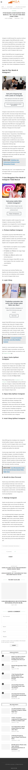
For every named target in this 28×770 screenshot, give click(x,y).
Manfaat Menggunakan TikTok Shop (18, 666)
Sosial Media (9, 6)
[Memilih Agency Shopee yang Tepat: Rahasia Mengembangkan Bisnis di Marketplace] (5, 747)
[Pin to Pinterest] (20, 551)
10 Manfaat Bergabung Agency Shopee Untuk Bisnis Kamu (18, 737)
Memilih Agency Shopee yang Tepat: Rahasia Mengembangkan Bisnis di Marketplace (18, 747)
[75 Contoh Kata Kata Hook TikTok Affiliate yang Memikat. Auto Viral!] (5, 696)
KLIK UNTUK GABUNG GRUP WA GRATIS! (14, 105)
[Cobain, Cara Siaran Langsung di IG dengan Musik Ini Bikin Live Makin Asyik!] (5, 720)
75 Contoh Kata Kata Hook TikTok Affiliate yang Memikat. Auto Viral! (18, 695)
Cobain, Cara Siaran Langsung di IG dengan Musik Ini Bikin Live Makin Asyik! (18, 719)
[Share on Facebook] (17, 551)
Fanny (10, 18)
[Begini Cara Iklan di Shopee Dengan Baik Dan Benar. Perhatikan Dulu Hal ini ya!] (5, 659)
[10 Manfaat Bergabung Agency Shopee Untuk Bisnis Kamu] (5, 738)
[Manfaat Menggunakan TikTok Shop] (5, 668)
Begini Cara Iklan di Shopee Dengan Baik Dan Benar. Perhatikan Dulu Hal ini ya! (18, 658)
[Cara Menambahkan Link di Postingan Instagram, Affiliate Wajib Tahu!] (14, 591)
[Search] (26, 2)
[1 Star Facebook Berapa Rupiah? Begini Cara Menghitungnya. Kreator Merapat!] (5, 676)
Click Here (14, 315)
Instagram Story (6, 353)
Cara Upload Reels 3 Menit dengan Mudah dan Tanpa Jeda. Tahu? (18, 728)
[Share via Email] (21, 551)
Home (2, 6)
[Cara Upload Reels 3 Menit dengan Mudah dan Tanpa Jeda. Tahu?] (5, 729)
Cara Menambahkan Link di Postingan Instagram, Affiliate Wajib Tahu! (18, 710)
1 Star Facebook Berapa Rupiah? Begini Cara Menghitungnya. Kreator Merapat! (17, 676)
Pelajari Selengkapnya (14, 213)
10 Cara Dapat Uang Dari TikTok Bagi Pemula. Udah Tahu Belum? (18, 686)
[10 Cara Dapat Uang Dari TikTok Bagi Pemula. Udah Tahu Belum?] (5, 687)
